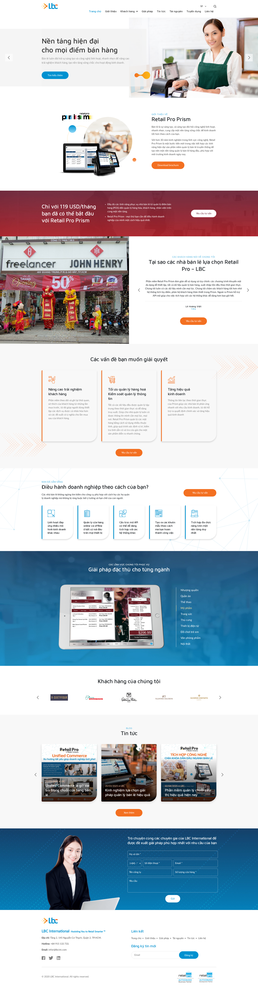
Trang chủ (136, 938)
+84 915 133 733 (60, 944)
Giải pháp (164, 938)
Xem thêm (129, 813)
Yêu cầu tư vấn (203, 213)
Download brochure (168, 165)
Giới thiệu (150, 938)
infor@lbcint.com (58, 950)
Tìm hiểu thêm (55, 75)
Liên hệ (202, 938)
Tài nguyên (178, 938)
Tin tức (191, 938)
